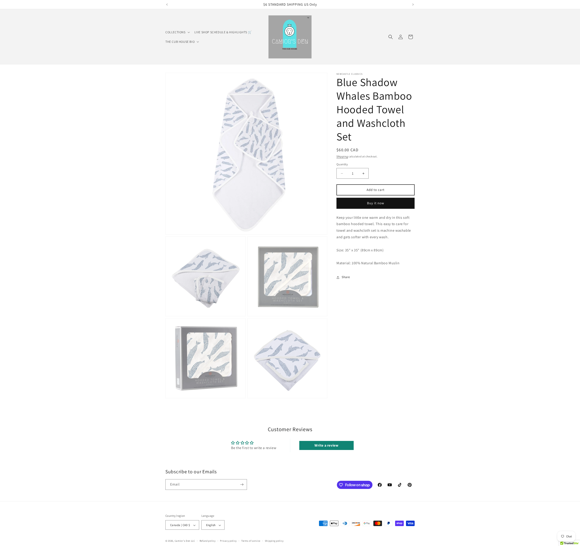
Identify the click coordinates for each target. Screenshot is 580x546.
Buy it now (375, 203)
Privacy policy (228, 540)
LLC (193, 541)
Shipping (342, 156)
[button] (177, 32)
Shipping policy (274, 540)
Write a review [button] (326, 445)
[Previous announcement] (167, 4)
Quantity (342, 164)
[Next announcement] (413, 4)
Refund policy (208, 540)
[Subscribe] (242, 484)
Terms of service (250, 540)
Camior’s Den (182, 541)
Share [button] (346, 277)
